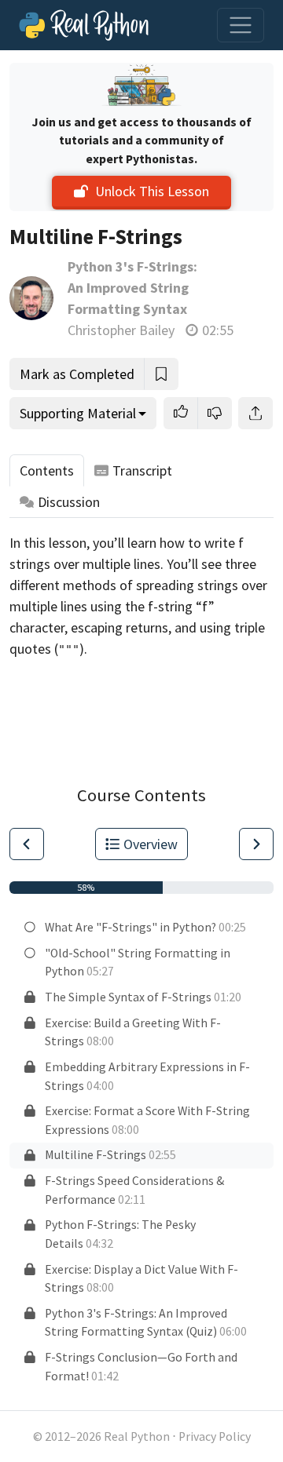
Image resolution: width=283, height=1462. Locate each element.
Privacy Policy (214, 1436)
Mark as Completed (77, 374)
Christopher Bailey (121, 330)
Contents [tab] (47, 470)
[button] (181, 413)
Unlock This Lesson (152, 191)
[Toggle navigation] (240, 25)
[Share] (255, 413)
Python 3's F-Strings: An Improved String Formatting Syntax (132, 287)
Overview (150, 844)
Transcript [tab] (142, 470)
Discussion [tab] (69, 502)
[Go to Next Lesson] (256, 844)
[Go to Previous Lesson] (26, 844)
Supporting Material (78, 413)
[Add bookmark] (161, 374)
